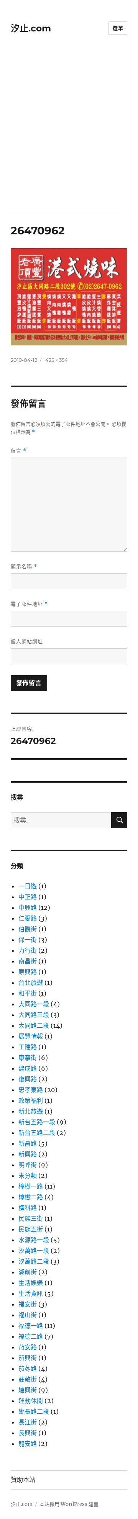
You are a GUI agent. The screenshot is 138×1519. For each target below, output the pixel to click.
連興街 (27, 1390)
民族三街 (30, 1218)
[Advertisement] (69, 129)
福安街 (27, 1304)
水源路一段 (33, 1240)
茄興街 (27, 1358)
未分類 (27, 1175)
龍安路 (27, 1443)
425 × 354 (56, 360)
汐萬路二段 (33, 1261)
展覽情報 (30, 1036)
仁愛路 (27, 918)
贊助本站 (23, 1479)
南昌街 (27, 961)
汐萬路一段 (33, 1250)
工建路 (27, 1047)
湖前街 (27, 1272)
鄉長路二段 (33, 1411)
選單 (118, 28)
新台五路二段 (36, 1132)
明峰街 (27, 1165)
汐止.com (31, 28)
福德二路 (30, 1336)
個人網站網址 (27, 641)
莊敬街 (27, 1379)
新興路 (27, 1154)
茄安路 (27, 1347)
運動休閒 (30, 1401)
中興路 (27, 907)
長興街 (27, 1433)
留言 (18, 451)
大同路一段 (33, 1004)
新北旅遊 (30, 1111)
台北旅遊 (30, 982)
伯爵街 (27, 929)
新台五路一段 (36, 1122)
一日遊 (27, 886)
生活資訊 (30, 1293)
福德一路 (30, 1325)
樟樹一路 (30, 1186)
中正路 (27, 897)
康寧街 (27, 1057)
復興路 (27, 1079)
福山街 (27, 1315)
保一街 (27, 939)
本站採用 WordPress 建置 (69, 1504)
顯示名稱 (24, 566)
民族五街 (30, 1229)
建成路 (27, 1068)
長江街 (27, 1422)
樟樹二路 (30, 1197)
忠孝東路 (30, 1090)
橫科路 (27, 1208)
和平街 (27, 993)
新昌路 (27, 1143)
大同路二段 (33, 1025)
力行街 (27, 950)
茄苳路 (27, 1368)
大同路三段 (33, 1015)
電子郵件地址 (29, 604)
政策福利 (30, 1100)
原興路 (27, 972)
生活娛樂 (30, 1283)
